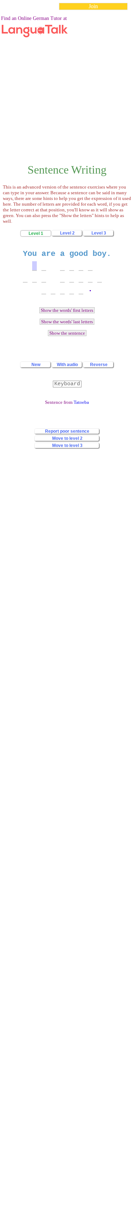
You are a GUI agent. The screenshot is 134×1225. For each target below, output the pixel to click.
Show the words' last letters (67, 321)
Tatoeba (81, 402)
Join (93, 6)
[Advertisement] (67, 82)
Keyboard (67, 384)
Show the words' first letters (67, 310)
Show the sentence (67, 333)
